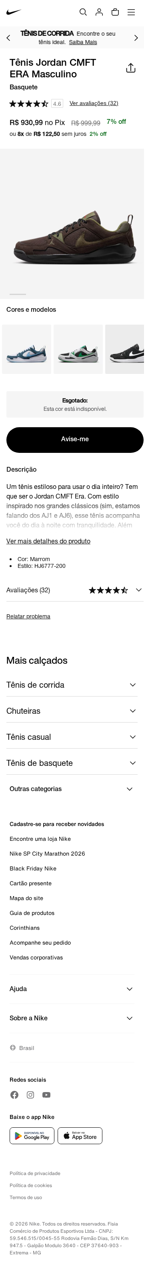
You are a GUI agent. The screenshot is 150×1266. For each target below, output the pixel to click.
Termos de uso (26, 1197)
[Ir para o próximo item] (136, 37)
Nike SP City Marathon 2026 (47, 853)
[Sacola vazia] (115, 12)
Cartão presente (31, 883)
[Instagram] (30, 1095)
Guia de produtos (32, 913)
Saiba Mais (95, 41)
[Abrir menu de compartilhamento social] (130, 67)
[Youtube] (46, 1095)
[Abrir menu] (131, 12)
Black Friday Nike (33, 868)
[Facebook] (14, 1095)
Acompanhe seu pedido (40, 942)
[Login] (99, 12)
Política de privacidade (35, 1173)
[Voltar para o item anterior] (8, 37)
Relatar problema (28, 616)
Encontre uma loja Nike (40, 838)
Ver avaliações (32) (94, 103)
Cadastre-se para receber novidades (57, 824)
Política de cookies (31, 1185)
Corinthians (25, 927)
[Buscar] (83, 12)
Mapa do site (26, 898)
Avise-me (75, 440)
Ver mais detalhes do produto (48, 541)
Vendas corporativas (36, 957)
